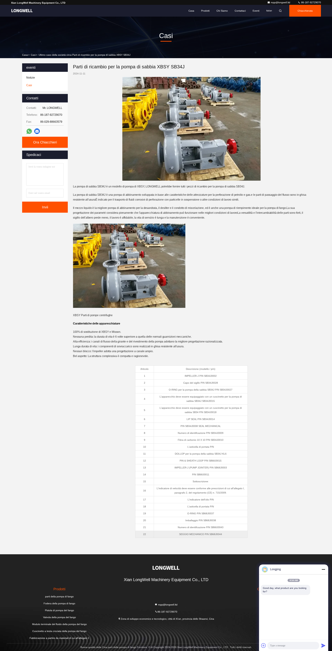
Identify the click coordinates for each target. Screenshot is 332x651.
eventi (256, 10)
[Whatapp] (29, 131)
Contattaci (240, 10)
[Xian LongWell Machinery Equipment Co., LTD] (22, 11)
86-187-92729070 (311, 2)
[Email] (37, 131)
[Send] (323, 645)
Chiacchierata (305, 10)
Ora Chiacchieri (45, 142)
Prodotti (205, 10)
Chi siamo (222, 10)
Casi (33, 54)
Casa (191, 10)
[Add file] (263, 645)
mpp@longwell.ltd (281, 2)
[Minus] (323, 569)
